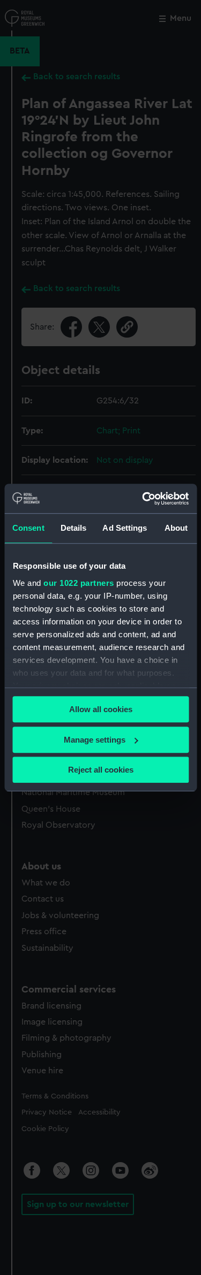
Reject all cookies (100, 769)
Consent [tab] (28, 527)
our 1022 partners (78, 582)
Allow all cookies (100, 709)
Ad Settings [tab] (124, 527)
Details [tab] (74, 527)
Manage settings (94, 739)
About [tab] (176, 527)
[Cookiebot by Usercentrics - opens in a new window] (143, 499)
